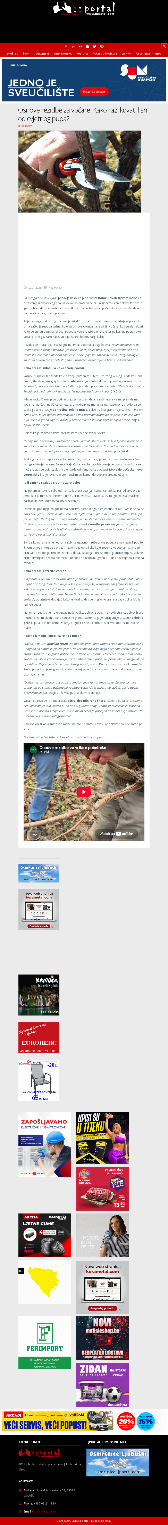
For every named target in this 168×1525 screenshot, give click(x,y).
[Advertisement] (84, 246)
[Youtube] (102, 46)
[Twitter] (94, 46)
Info (158, 53)
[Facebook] (66, 46)
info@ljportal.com (44, 1511)
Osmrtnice (143, 53)
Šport (27, 53)
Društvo (12, 53)
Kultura (82, 53)
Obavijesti (42, 53)
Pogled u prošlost (105, 53)
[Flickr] (80, 46)
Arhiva (126, 53)
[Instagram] (87, 46)
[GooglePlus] (73, 46)
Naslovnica (55, 287)
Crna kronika (63, 53)
